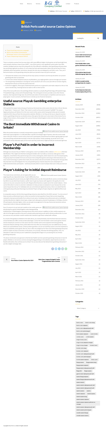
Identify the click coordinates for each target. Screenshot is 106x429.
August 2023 (78, 176)
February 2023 (79, 201)
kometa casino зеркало (82, 351)
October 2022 (79, 218)
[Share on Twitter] (56, 248)
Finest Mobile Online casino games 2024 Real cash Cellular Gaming (83, 65)
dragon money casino (82, 339)
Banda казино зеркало (82, 334)
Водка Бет (79, 371)
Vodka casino (94, 359)
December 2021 (79, 251)
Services (38, 3)
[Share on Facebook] (52, 248)
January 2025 (79, 105)
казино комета (80, 382)
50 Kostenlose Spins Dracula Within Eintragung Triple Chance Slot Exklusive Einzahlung (84, 74)
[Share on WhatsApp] (66, 248)
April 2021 (78, 272)
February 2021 (79, 281)
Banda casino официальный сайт (85, 328)
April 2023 (78, 193)
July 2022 (78, 230)
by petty (38, 30)
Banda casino (80, 322)
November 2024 (79, 113)
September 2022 (80, 222)
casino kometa (94, 334)
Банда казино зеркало (82, 365)
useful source (57, 152)
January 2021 (79, 285)
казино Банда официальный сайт (85, 379)
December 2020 (79, 289)
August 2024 (78, 126)
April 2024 (78, 142)
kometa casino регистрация (84, 356)
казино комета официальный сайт (86, 385)
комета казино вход (82, 396)
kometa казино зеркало (83, 359)
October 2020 (79, 293)
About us (29, 3)
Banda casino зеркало (82, 325)
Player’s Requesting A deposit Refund (17, 56)
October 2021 (79, 256)
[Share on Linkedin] (59, 248)
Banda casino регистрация (83, 331)
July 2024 (78, 130)
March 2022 (78, 243)
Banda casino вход (90, 322)
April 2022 (78, 239)
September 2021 (80, 260)
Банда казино (80, 362)
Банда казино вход (91, 362)
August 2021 (78, 264)
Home (21, 3)
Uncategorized (27, 22)
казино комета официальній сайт (85, 388)
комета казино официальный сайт (86, 407)
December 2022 (79, 209)
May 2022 (78, 235)
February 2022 (79, 247)
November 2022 (79, 214)
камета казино (80, 391)
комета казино (91, 393)
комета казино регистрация (84, 410)
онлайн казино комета (82, 415)
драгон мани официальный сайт (85, 374)
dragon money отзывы (82, 345)
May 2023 (78, 188)
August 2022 (78, 226)
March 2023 (78, 197)
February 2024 (79, 151)
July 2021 (78, 268)
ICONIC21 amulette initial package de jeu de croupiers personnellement (82, 83)
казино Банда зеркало (82, 376)
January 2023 (79, 205)
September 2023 (80, 172)
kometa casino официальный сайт (85, 354)
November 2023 (79, 163)
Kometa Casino (93, 345)
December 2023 (79, 159)
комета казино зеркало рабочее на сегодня (86, 403)
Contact (68, 3)
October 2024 (79, 117)
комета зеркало (81, 393)
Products (76, 3)
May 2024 (78, 138)
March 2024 (78, 147)
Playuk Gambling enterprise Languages (18, 50)
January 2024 (79, 155)
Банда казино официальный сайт (85, 368)
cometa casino (80, 337)
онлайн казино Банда (82, 413)
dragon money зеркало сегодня (85, 342)
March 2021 (78, 276)
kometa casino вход (81, 348)
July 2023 (78, 180)
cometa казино (90, 337)
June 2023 (78, 184)
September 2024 (80, 122)
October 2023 (79, 168)
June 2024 (78, 134)
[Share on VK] (62, 248)
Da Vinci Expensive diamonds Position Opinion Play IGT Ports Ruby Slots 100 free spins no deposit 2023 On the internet (83, 92)
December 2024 (79, 109)
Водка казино (88, 371)
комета (89, 391)
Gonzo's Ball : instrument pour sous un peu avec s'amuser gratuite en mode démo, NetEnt (84, 56)
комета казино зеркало (83, 399)
